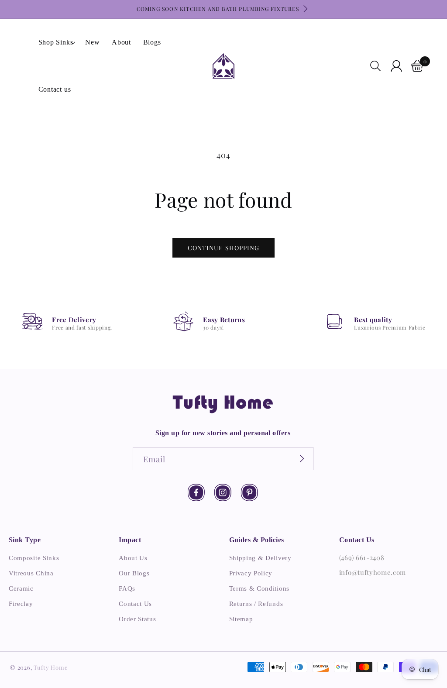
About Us (133, 557)
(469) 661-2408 (362, 557)
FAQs (127, 588)
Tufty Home (51, 667)
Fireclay (21, 603)
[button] (55, 42)
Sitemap (241, 619)
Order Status (137, 619)
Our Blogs (134, 573)
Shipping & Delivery (260, 557)
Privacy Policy (251, 573)
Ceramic (21, 588)
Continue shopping (223, 248)
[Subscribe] (302, 458)
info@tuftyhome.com (372, 572)
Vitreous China (31, 573)
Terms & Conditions (259, 588)
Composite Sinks (34, 557)
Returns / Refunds (256, 603)
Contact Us (135, 603)
